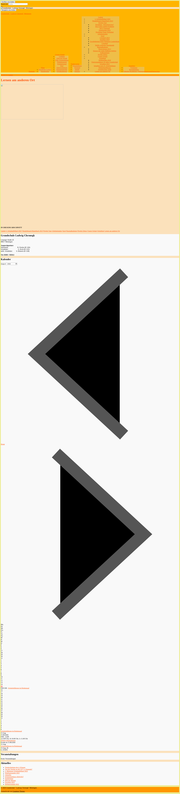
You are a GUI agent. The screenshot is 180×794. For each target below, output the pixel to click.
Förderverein (75, 64)
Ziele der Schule (61, 58)
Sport (102, 36)
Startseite (32, 71)
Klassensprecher (61, 69)
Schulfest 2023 (105, 64)
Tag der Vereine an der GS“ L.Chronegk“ (18, 769)
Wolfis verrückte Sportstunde (104, 45)
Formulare (134, 68)
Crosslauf (105, 43)
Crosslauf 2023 (105, 38)
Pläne (43, 68)
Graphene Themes (19, 791)
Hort (61, 66)
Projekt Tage (102, 23)
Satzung (77, 71)
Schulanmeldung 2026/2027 (14, 777)
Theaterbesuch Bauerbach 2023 (102, 21)
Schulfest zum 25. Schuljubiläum (105, 66)
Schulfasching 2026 (104, 69)
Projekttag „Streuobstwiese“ (104, 25)
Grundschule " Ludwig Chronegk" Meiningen (16, 14)
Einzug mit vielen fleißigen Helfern (104, 51)
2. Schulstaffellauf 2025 (102, 19)
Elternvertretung (62, 68)
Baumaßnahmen (102, 47)
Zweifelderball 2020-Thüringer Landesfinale (104, 41)
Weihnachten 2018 (105, 60)
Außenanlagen (104, 53)
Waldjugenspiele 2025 (12, 773)
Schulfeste (102, 58)
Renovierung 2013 (105, 49)
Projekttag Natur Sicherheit (105, 32)
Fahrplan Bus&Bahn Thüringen (133, 71)
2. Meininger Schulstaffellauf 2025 (16, 771)
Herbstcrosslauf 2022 (12, 784)
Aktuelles (8, 775)
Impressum (148, 71)
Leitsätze (62, 56)
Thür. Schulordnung (61, 60)
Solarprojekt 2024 (105, 30)
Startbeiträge (9, 779)
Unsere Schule (60, 55)
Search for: (4, 4)
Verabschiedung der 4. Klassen (15, 767)
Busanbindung (134, 69)
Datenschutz (156, 71)
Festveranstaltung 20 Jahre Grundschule (105, 62)
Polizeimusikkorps (105, 68)
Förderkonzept (62, 62)
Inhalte (77, 69)
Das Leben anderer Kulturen (104, 26)
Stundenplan (45, 71)
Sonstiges (132, 66)
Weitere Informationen (8, 740)
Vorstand (77, 68)
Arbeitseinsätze (103, 34)
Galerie (100, 17)
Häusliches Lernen (45, 69)
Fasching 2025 (10, 782)
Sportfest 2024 (104, 40)
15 (1, 686)
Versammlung (77, 66)
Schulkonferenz (62, 71)
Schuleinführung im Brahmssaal (18, 688)
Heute (3, 444)
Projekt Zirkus (102, 55)
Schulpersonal (61, 64)
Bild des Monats (10, 780)
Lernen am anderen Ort (102, 71)
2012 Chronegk (104, 28)
